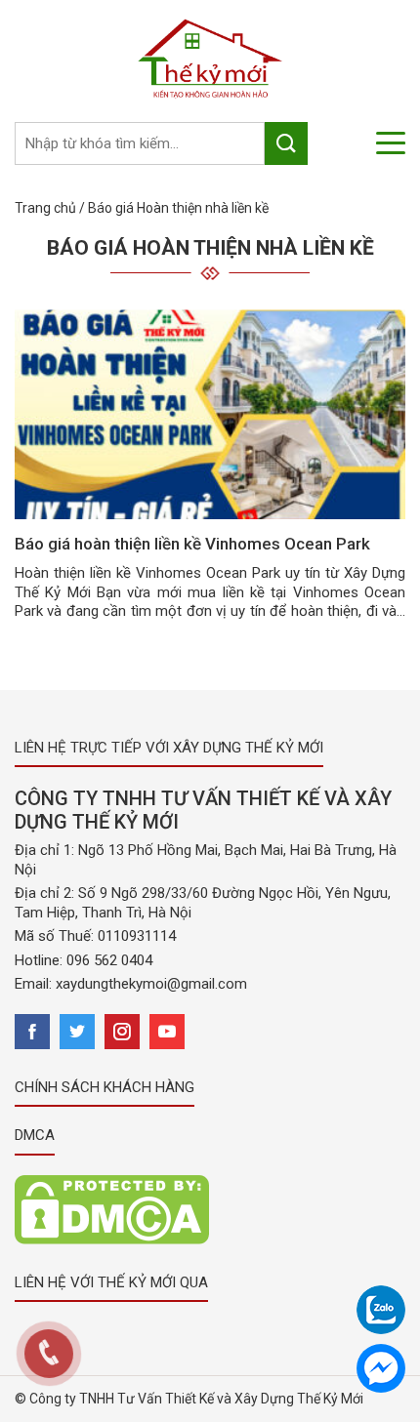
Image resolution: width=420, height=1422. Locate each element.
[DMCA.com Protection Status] (112, 1208)
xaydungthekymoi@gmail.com (151, 984)
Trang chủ (45, 208)
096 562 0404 (109, 960)
